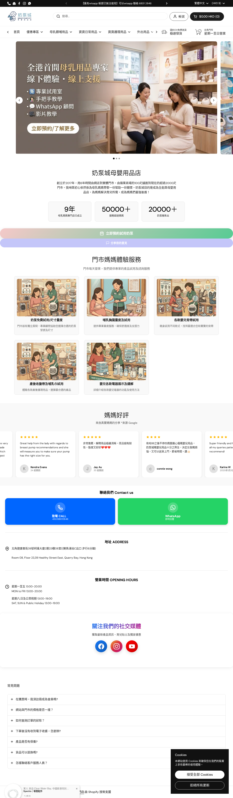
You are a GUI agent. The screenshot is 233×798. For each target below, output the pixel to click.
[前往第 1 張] (114, 158)
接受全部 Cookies (200, 774)
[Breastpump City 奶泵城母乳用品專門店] (19, 16)
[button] (207, 16)
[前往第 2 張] (116, 158)
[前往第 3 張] (119, 158)
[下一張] (213, 100)
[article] (46, 305)
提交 (57, 16)
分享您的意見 (119, 243)
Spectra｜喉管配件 (32, 785)
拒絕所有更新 (199, 785)
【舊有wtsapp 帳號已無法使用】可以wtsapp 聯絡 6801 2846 (116, 3)
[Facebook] (101, 646)
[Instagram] (116, 646)
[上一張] (19, 100)
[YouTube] (132, 646)
